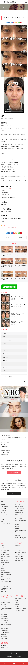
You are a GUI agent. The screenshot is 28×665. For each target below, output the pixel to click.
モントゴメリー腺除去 (20, 610)
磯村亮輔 (14, 227)
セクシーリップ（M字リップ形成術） (7, 579)
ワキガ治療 (3, 634)
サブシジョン (4, 606)
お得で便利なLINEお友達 (14, 472)
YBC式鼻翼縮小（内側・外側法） (6, 589)
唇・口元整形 (5, 353)
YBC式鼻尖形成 (4, 560)
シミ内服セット (4, 620)
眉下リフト (17, 504)
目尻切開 (17, 528)
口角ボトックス (4, 558)
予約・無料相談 (4, 506)
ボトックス (3, 604)
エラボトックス (18, 550)
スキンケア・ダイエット (6, 596)
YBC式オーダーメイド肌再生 (6, 609)
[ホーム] (1, 11)
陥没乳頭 (17, 604)
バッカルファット (19, 558)
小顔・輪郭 (5, 360)
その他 (4, 333)
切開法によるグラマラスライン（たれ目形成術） (20, 538)
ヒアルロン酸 (4, 616)
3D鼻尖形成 (3, 584)
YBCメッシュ (4, 591)
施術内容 (3, 504)
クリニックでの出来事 (7, 340)
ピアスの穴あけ (4, 638)
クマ (3, 227)
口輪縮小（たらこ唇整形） (6, 575)
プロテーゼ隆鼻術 (5, 562)
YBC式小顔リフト (19, 560)
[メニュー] (26, 2)
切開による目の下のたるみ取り (20, 521)
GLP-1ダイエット (5, 628)
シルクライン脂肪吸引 (6, 602)
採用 (2, 521)
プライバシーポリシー (6, 523)
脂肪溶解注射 (4, 614)
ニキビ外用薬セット (5, 630)
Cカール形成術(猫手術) (6, 581)
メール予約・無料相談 (14, 493)
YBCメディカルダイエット (6, 625)
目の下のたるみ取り (8, 227)
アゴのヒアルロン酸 (19, 548)
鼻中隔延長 (3, 552)
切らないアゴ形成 (19, 556)
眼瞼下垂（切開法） (19, 506)
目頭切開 (17, 524)
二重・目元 (19, 501)
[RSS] (16, 653)
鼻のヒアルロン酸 (5, 554)
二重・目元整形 (6, 350)
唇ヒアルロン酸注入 (5, 556)
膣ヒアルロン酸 (4, 647)
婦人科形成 (5, 357)
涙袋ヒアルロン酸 (19, 512)
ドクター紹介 (4, 514)
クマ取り (4, 225)
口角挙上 (3, 568)
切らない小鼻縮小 (5, 550)
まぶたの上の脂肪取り (20, 508)
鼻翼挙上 (3, 545)
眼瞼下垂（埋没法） (19, 510)
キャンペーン (4, 508)
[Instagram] (11, 653)
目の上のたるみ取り (19, 518)
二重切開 (17, 526)
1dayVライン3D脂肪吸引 (20, 552)
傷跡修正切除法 (4, 618)
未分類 (4, 363)
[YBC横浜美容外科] (11, 2)
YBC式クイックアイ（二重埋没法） (20, 534)
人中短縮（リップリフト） (6, 565)
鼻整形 (4, 370)
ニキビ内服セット (5, 632)
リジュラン (3, 600)
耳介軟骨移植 (4, 548)
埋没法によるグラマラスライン (20, 515)
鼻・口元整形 (5, 367)
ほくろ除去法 (4, 636)
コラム (2, 517)
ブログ (2, 519)
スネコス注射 (4, 622)
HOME (2, 501)
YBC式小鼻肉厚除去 (5, 572)
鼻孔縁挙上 (3, 570)
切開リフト (17, 545)
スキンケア (5, 343)
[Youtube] (13, 653)
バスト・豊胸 (5, 346)
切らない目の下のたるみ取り (20, 531)
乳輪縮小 (17, 602)
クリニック (3, 510)
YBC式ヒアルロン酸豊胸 (20, 608)
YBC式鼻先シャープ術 (6, 586)
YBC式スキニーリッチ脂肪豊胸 (20, 599)
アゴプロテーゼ (18, 554)
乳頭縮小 (17, 606)
